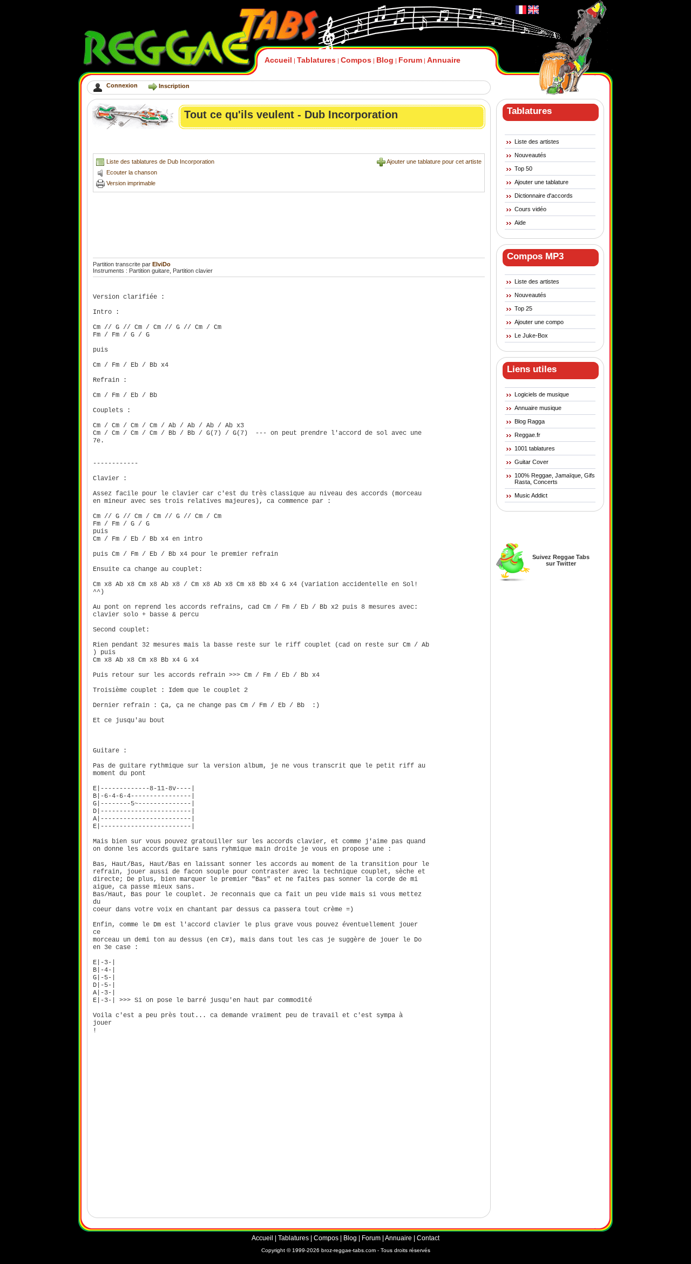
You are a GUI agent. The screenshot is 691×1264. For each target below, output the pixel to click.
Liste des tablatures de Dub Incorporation (160, 161)
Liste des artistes (536, 141)
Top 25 (523, 308)
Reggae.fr (527, 435)
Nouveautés (530, 155)
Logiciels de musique (541, 394)
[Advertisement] (289, 144)
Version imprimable (130, 183)
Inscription (174, 86)
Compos (356, 60)
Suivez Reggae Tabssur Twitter (561, 560)
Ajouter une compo (539, 322)
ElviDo (161, 264)
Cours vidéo (530, 209)
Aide (520, 222)
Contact (428, 1238)
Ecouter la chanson (131, 172)
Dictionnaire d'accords (543, 195)
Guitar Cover (531, 462)
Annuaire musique (537, 408)
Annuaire (443, 60)
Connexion (122, 85)
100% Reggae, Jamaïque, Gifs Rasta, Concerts (554, 478)
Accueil (278, 60)
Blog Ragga (529, 421)
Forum (410, 60)
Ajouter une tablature (541, 182)
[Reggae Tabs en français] (521, 12)
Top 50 (523, 168)
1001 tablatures (534, 448)
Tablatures (316, 60)
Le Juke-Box (531, 335)
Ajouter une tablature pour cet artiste (434, 161)
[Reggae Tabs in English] (532, 12)
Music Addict (530, 495)
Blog (385, 60)
